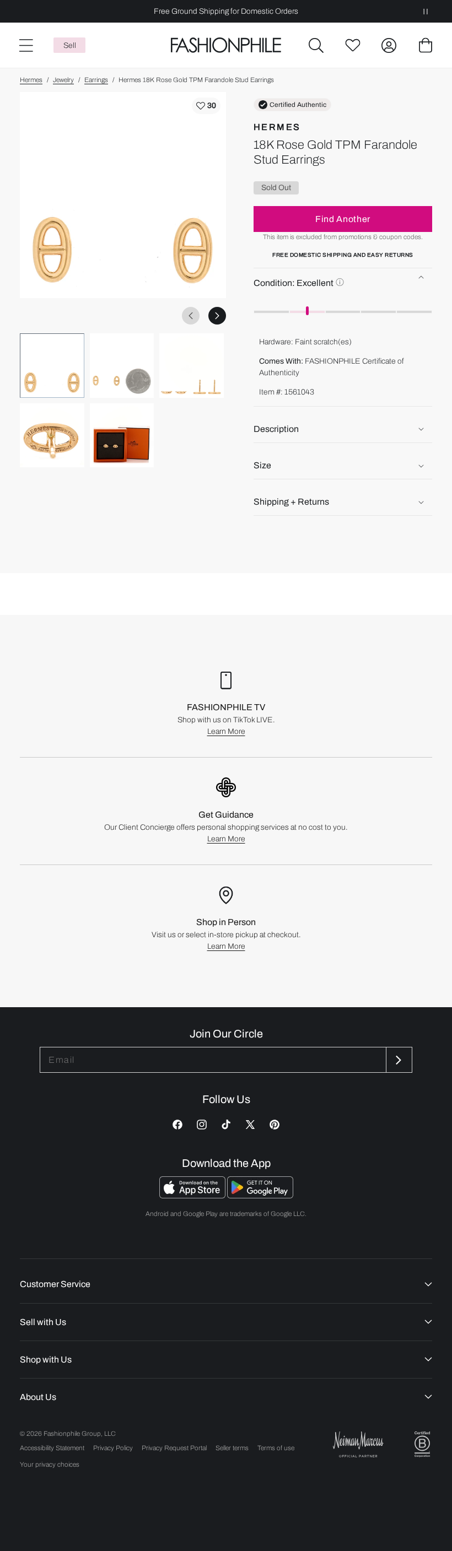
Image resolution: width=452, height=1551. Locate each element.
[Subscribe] (398, 1060)
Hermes (31, 80)
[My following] (353, 45)
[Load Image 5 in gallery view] (122, 435)
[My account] (389, 45)
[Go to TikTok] (226, 1124)
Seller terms (232, 1448)
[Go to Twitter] (250, 1124)
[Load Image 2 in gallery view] (122, 365)
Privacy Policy (113, 1448)
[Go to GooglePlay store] (260, 1195)
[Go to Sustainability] (422, 1444)
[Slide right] (217, 316)
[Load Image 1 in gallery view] (52, 365)
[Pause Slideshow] (425, 11)
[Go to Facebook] (177, 1124)
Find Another (342, 219)
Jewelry (63, 80)
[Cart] (425, 45)
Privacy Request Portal (174, 1448)
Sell (69, 45)
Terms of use (275, 1448)
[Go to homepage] (225, 45)
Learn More (226, 731)
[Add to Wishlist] (206, 106)
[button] (316, 45)
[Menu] (25, 45)
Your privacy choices (49, 1464)
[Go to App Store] (193, 1195)
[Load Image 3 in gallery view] (191, 365)
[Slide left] (191, 316)
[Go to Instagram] (202, 1124)
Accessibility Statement (52, 1448)
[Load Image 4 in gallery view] (52, 435)
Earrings (96, 80)
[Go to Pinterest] (274, 1124)
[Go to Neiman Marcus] (358, 1444)
